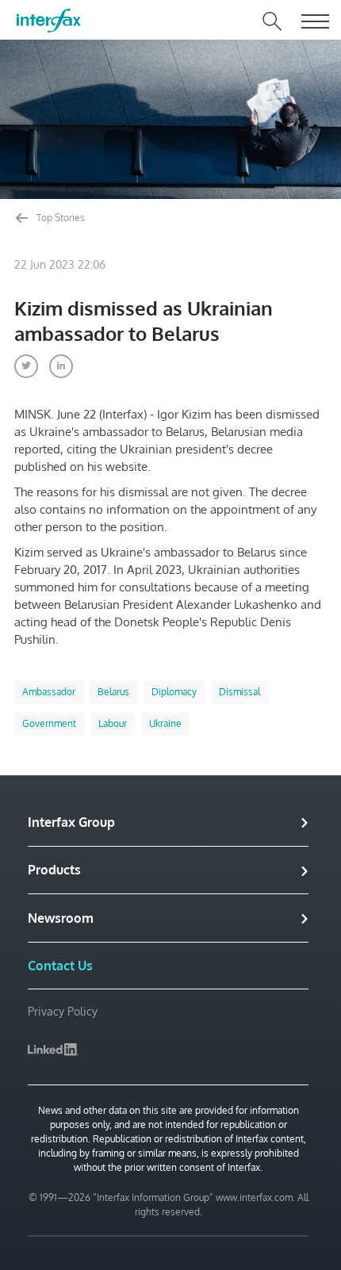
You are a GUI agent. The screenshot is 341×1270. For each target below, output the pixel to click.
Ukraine (165, 723)
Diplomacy (174, 692)
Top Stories (59, 218)
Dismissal (239, 692)
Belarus (113, 692)
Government (49, 723)
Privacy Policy (63, 1011)
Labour (112, 723)
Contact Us (60, 966)
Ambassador (48, 692)
